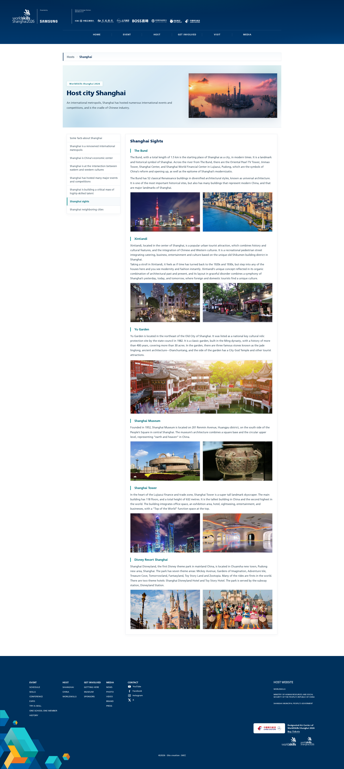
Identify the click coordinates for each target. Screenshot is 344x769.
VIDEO (109, 696)
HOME (97, 34)
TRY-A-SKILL (35, 705)
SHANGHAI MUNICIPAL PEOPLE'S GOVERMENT (293, 703)
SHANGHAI (68, 687)
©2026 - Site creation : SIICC (172, 755)
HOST (157, 34)
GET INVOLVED (187, 34)
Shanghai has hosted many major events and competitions (94, 179)
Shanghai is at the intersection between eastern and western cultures (93, 167)
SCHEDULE (34, 687)
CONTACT (133, 682)
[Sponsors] (81, 16)
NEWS (109, 687)
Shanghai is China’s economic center (91, 158)
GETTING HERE (91, 687)
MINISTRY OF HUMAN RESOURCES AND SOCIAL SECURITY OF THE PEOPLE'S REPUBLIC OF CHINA (294, 695)
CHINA (66, 691)
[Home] (42, 16)
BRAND (110, 701)
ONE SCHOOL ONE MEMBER (43, 710)
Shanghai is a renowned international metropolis (92, 148)
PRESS (109, 705)
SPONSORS (89, 696)
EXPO (32, 701)
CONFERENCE (36, 696)
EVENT (127, 34)
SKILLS (32, 691)
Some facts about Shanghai (86, 138)
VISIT (217, 34)
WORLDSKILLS (70, 696)
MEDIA (247, 34)
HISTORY (33, 715)
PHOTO (110, 691)
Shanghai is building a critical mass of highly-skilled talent (92, 191)
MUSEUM (89, 691)
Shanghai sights (79, 201)
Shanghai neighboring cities (86, 209)
